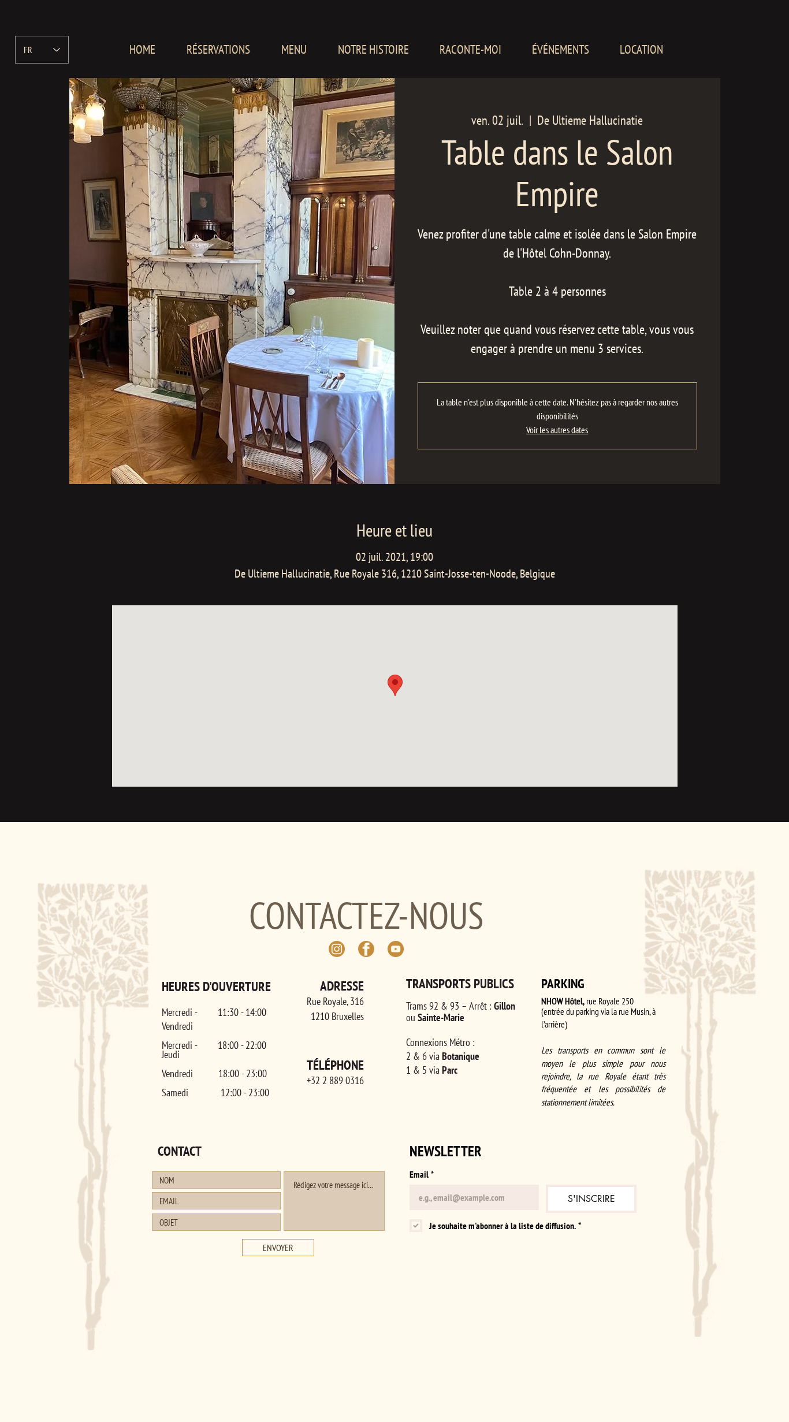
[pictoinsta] (337, 949)
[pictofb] (366, 949)
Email (422, 1174)
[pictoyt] (396, 949)
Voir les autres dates (557, 429)
